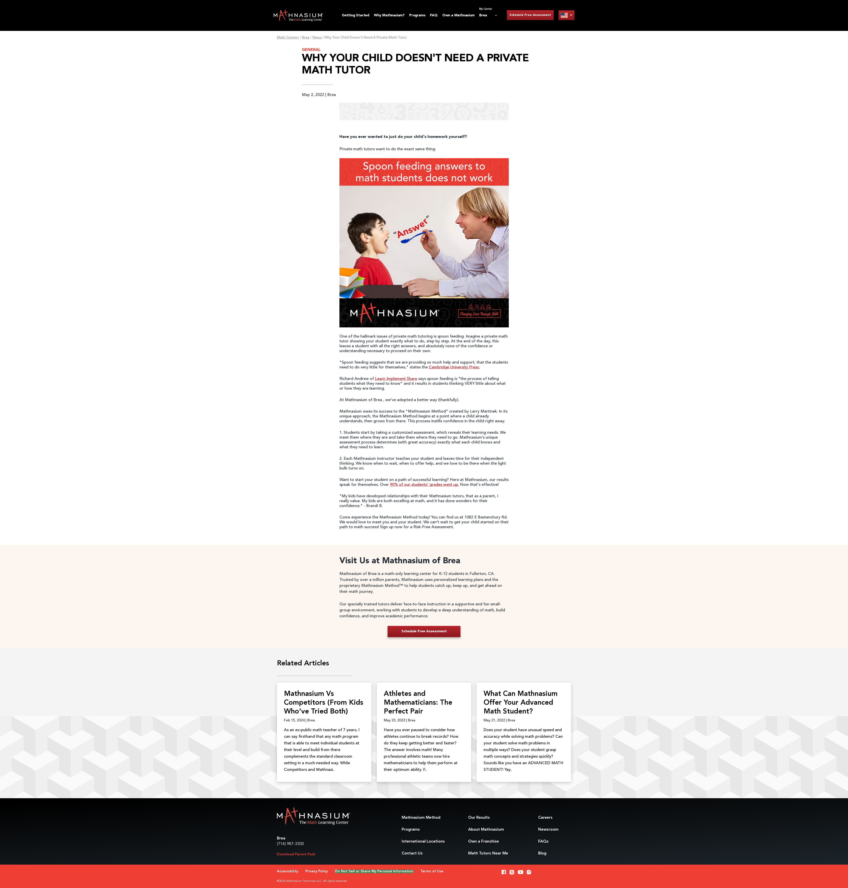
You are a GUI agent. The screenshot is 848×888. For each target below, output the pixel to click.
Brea (305, 37)
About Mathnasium (486, 830)
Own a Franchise (483, 841)
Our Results (479, 818)
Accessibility (287, 871)
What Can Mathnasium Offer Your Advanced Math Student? (521, 703)
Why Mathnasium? (389, 15)
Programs (417, 15)
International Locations (423, 841)
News (317, 37)
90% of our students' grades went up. (424, 485)
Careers (545, 818)
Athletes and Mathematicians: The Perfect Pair (418, 703)
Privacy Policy (316, 871)
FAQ (433, 15)
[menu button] (566, 15)
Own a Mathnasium (458, 15)
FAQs (543, 841)
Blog (542, 853)
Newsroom (548, 830)
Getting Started (355, 15)
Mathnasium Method (421, 818)
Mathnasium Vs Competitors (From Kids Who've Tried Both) (323, 703)
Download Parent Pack (296, 854)
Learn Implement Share (396, 379)
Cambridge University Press (454, 367)
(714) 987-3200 (290, 844)
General (311, 50)
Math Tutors (488, 853)
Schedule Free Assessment (530, 15)
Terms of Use (431, 871)
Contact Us (412, 853)
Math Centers (288, 37)
